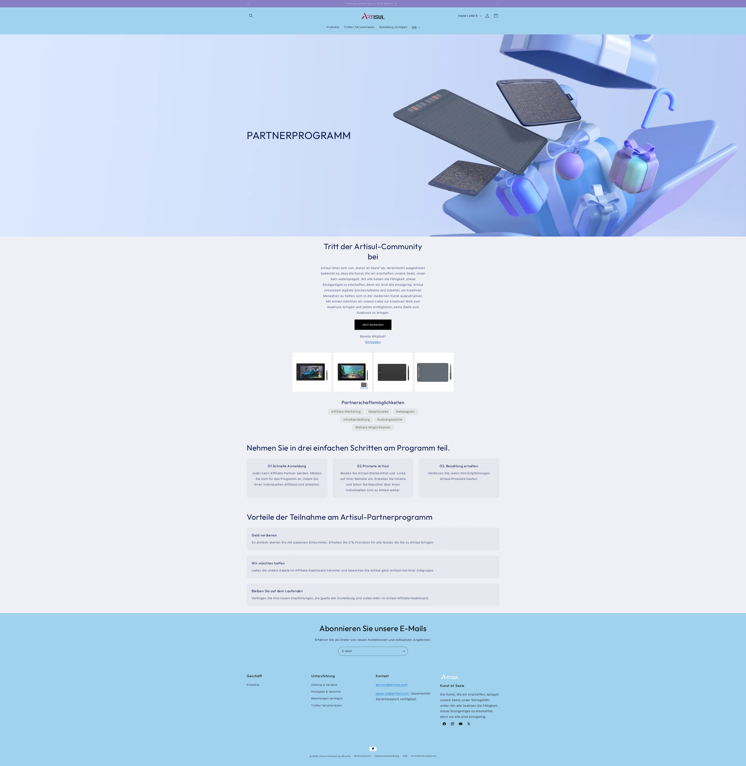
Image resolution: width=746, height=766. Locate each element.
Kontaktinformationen (423, 756)
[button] (251, 15)
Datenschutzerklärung (387, 756)
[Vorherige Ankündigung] (248, 3)
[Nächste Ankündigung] (498, 3)
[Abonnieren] (403, 651)
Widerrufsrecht (362, 756)
